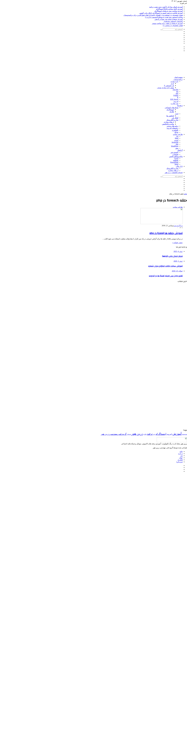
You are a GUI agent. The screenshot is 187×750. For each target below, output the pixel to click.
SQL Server (174, 99)
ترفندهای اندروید (172, 128)
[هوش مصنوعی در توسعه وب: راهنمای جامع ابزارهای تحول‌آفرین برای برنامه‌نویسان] (166, 403)
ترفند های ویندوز (172, 126)
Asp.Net (175, 89)
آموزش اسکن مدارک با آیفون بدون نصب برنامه (166, 7)
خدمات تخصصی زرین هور (174, 172)
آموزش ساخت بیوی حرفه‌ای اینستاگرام (169, 11)
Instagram (184, 434)
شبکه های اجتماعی (171, 107)
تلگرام (172, 112)
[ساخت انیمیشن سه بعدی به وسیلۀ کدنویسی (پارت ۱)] (166, 427)
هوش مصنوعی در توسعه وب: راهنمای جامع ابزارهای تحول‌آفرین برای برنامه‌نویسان (153, 15)
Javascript (175, 142)
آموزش (177, 433)
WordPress (174, 146)
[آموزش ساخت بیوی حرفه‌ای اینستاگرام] (166, 355)
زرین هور (137, 433)
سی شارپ (174, 103)
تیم (182, 456)
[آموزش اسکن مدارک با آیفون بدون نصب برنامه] (166, 306)
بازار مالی (179, 166)
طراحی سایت (178, 134)
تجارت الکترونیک (172, 120)
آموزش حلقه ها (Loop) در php (166, 233)
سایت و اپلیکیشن (168, 124)
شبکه (176, 132)
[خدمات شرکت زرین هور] (147, 73)
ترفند (150, 433)
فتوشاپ (175, 154)
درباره (180, 453)
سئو (177, 148)
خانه (185, 194)
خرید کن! (179, 462)
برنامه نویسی (178, 79)
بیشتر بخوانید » (177, 242)
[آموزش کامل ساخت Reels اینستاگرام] (166, 330)
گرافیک (180, 150)
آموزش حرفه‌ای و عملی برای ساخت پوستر (167, 23)
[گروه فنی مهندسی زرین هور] (174, 59)
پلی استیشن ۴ (169, 85)
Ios (177, 91)
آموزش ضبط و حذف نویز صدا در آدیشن (168, 19)
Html (176, 138)
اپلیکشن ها (170, 116)
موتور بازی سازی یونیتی (165, 88)
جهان (181, 458)
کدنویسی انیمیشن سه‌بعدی (173, 21)
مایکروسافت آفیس (176, 156)
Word (176, 164)
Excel (176, 158)
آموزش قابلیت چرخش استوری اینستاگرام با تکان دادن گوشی (161, 13)
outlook (175, 160)
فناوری (180, 460)
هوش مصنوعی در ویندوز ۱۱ (173, 25)
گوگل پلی (175, 118)
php (177, 93)
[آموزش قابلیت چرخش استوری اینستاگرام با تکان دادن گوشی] (166, 379)
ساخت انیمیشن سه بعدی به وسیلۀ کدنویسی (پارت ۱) (164, 17)
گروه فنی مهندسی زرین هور (114, 434)
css (177, 136)
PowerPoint (174, 162)
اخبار (176, 114)
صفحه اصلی (178, 77)
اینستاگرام (170, 110)
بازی (172, 83)
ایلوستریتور (174, 152)
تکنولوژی (175, 130)
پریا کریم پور (178, 225)
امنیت (176, 140)
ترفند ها (180, 105)
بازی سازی (174, 81)
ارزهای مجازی (169, 122)
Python (175, 95)
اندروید (176, 101)
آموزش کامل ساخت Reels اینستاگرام (169, 9)
